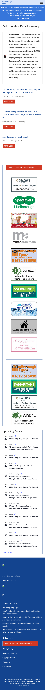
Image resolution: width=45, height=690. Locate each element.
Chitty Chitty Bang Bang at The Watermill (24, 439)
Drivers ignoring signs (11, 608)
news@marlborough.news (12, 576)
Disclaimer (6, 662)
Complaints (7, 666)
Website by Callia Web (22, 686)
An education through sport (15, 137)
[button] (41, 2)
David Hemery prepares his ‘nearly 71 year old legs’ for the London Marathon (21, 91)
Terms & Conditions (10, 653)
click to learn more (22, 18)
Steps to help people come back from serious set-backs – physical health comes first (22, 114)
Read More (8, 102)
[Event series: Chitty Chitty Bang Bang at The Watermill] (15, 455)
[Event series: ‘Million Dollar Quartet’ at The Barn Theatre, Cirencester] (15, 463)
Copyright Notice (9, 658)
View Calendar (7, 552)
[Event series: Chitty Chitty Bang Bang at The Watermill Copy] (15, 436)
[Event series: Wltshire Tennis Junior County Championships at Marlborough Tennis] (21, 474)
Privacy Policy (8, 649)
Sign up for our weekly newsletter (24, 167)
